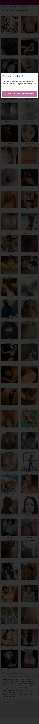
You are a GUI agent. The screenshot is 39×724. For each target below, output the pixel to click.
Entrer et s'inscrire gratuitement (19, 94)
